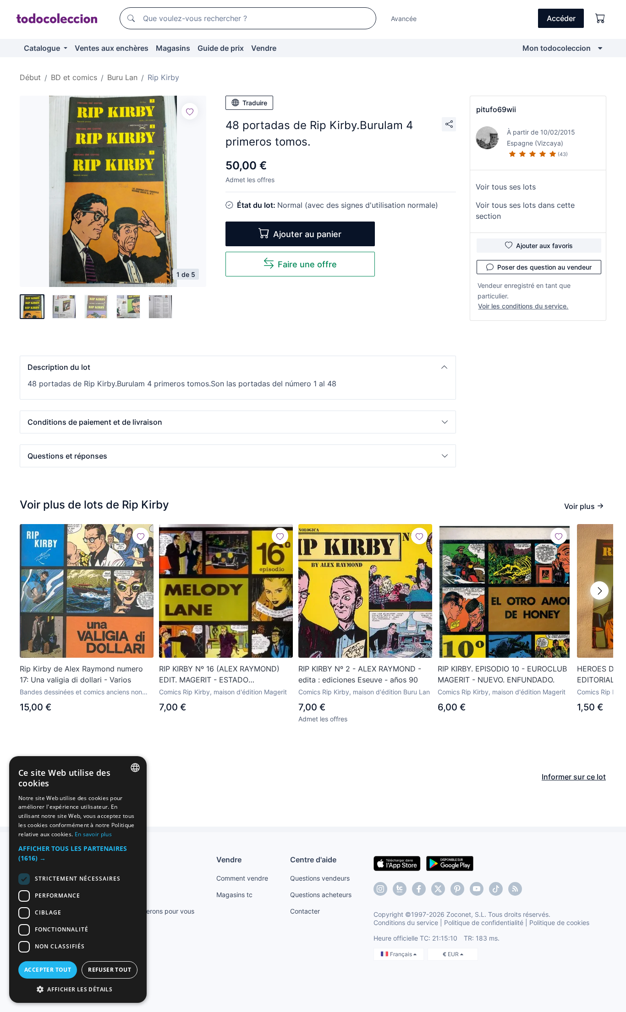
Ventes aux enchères (111, 48)
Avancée (404, 18)
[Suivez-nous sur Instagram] (380, 889)
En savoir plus (93, 834)
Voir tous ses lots (506, 186)
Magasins (173, 48)
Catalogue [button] (43, 48)
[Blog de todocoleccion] (515, 889)
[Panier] (600, 18)
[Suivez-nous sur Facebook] (419, 889)
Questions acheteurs (320, 894)
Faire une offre (307, 264)
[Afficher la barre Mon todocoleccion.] (600, 48)
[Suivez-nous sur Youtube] (476, 889)
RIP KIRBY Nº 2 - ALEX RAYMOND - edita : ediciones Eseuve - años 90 (359, 674)
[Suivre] (189, 111)
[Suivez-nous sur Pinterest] (457, 889)
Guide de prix (221, 48)
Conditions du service (405, 922)
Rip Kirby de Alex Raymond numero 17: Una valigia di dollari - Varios (81, 674)
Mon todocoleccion (556, 48)
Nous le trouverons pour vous (150, 911)
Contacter (305, 911)
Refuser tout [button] (109, 970)
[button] (237, 367)
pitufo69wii (496, 109)
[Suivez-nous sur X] (438, 889)
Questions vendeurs (320, 878)
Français (401, 954)
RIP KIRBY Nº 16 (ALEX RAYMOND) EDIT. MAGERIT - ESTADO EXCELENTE (219, 674)
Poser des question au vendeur (544, 267)
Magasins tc (234, 894)
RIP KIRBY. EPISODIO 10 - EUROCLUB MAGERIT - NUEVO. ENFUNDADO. (502, 674)
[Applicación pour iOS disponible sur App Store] (397, 862)
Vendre (263, 48)
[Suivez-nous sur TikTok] (496, 889)
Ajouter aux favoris (544, 245)
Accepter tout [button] (47, 970)
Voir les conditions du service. (523, 306)
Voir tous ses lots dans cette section (525, 210)
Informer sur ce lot (574, 776)
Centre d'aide (313, 859)
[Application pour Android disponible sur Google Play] (449, 862)
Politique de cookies (559, 922)
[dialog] (78, 879)
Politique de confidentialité (483, 922)
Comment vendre (242, 878)
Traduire (254, 103)
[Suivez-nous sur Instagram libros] (399, 889)
